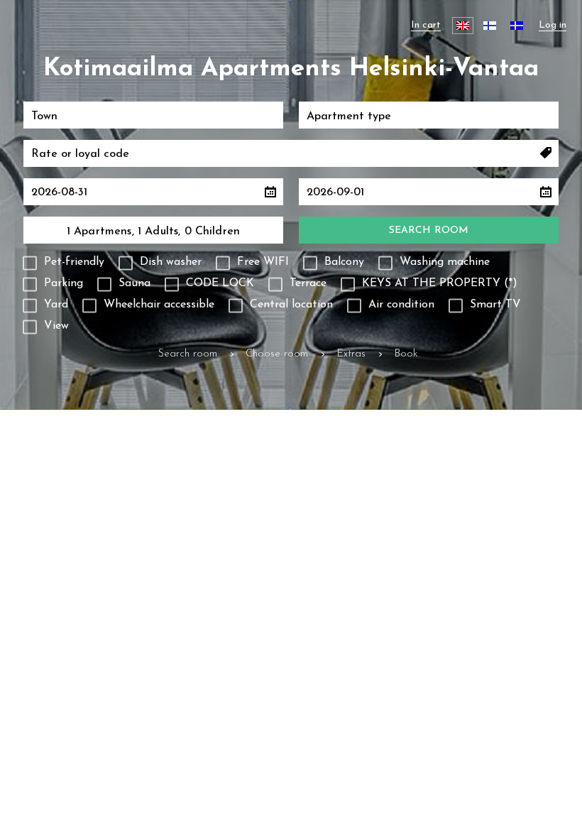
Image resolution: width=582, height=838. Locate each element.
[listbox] (153, 115)
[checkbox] (63, 263)
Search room (429, 230)
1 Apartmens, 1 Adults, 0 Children (153, 231)
